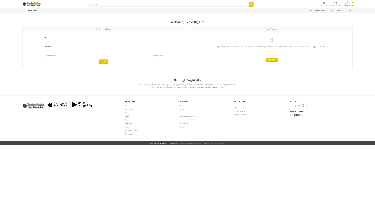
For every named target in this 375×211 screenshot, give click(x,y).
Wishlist (181, 127)
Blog (126, 120)
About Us (128, 127)
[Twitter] (292, 105)
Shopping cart (183, 123)
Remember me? (51, 56)
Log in (103, 62)
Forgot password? (157, 55)
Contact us (128, 109)
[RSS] (306, 105)
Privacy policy (129, 134)
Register (271, 60)
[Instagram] (303, 105)
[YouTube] (299, 105)
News (127, 116)
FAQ (235, 108)
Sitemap (128, 106)
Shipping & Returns (240, 115)
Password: (47, 47)
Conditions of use (131, 130)
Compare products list (335, 5)
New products (129, 123)
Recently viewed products (187, 116)
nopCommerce (161, 143)
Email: (46, 37)
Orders (181, 109)
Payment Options (239, 111)
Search (251, 4)
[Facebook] (295, 105)
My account (324, 5)
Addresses (182, 113)
